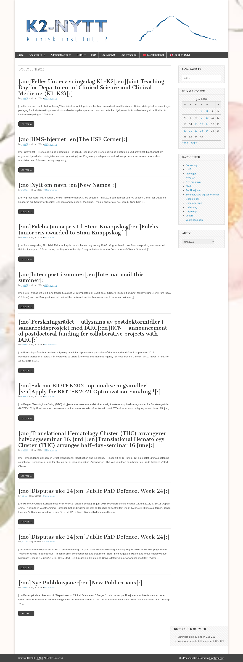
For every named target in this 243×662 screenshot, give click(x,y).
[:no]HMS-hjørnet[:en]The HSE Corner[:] (73, 139)
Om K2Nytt (108, 54)
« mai (185, 142)
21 (190, 130)
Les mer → (26, 124)
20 (185, 130)
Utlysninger (192, 211)
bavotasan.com (216, 658)
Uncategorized (194, 203)
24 (207, 130)
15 (196, 124)
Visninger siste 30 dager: (192, 636)
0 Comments (50, 98)
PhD (93, 54)
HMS (80, 54)
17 (207, 124)
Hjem (20, 54)
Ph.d (188, 186)
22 (196, 130)
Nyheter (190, 177)
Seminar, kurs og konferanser (202, 194)
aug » (194, 142)
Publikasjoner (193, 190)
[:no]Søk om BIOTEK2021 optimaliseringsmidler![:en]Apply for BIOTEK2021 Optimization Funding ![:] (89, 388)
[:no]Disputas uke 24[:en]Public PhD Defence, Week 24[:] (94, 491)
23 (201, 130)
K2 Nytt (39, 658)
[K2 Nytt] (121, 23)
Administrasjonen (61, 54)
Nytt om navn (193, 181)
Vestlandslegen (194, 219)
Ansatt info (35, 54)
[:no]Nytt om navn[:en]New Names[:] (67, 185)
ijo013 (24, 495)
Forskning (191, 165)
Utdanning (191, 207)
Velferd (190, 215)
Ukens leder (192, 198)
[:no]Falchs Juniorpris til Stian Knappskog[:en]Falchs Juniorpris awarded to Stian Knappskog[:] (88, 229)
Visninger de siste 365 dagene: (195, 641)
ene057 (24, 98)
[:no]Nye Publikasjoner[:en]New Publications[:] (80, 582)
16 (201, 124)
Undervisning (129, 54)
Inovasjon (191, 173)
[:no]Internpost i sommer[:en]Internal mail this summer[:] (81, 277)
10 (207, 117)
